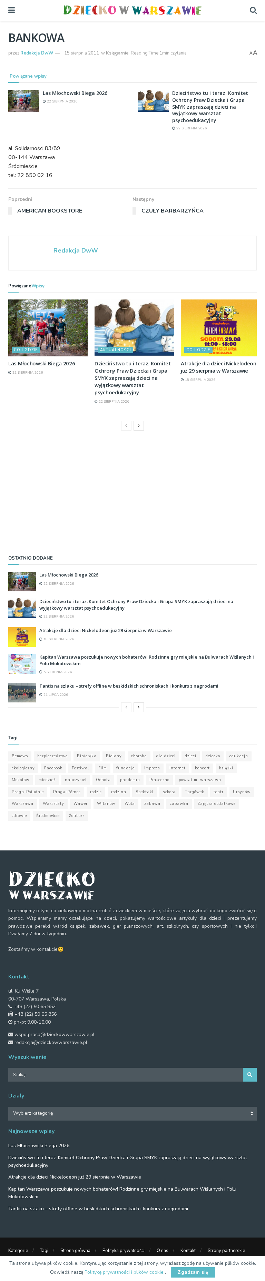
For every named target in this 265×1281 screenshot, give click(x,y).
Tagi (44, 1251)
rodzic (96, 792)
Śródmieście (48, 815)
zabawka (179, 803)
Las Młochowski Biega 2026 (75, 93)
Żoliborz (77, 815)
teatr (219, 792)
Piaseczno (159, 779)
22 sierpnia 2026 (61, 101)
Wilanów (106, 803)
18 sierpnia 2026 (199, 379)
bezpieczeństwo (52, 756)
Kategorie (18, 1251)
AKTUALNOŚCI (115, 350)
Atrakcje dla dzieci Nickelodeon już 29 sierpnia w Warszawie (218, 367)
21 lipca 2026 (55, 694)
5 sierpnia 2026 (57, 672)
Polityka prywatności (123, 1251)
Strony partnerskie (226, 1251)
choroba (139, 756)
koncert (202, 768)
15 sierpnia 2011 (81, 53)
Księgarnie (117, 53)
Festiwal (80, 768)
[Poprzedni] (126, 426)
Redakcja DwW (36, 53)
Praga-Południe (28, 792)
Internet (177, 768)
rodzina (118, 792)
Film (102, 768)
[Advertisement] (132, 491)
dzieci (190, 756)
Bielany (114, 756)
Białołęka (87, 756)
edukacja (238, 756)
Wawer (80, 803)
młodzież (47, 779)
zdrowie (19, 815)
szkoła (169, 792)
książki (226, 768)
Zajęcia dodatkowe (217, 803)
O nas (162, 1251)
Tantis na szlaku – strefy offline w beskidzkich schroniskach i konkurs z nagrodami (128, 686)
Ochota (103, 779)
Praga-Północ (67, 792)
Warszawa (22, 803)
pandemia (130, 779)
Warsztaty (53, 803)
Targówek (194, 792)
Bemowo (20, 756)
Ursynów (242, 792)
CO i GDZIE (26, 350)
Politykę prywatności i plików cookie (125, 1272)
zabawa (152, 803)
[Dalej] (139, 426)
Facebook (53, 768)
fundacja (125, 768)
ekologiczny (23, 768)
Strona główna (75, 1251)
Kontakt (188, 1251)
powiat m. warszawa (200, 779)
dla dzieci (166, 756)
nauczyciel (76, 779)
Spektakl (145, 792)
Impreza (152, 768)
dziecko (213, 756)
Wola (130, 803)
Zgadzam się (193, 1272)
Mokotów (20, 779)
